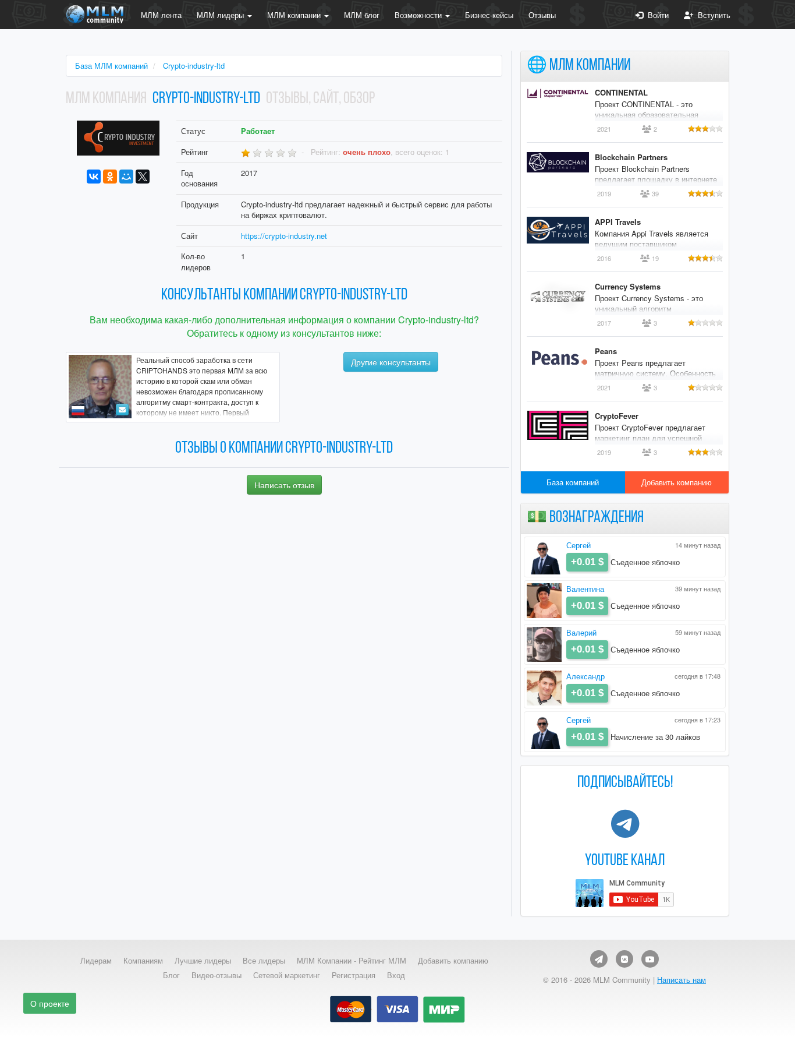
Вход (396, 975)
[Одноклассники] (110, 177)
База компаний (572, 482)
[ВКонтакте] (94, 177)
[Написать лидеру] (122, 409)
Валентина (585, 588)
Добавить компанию (676, 482)
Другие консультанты (391, 362)
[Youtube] (650, 959)
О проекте (49, 1003)
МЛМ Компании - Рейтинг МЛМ (351, 960)
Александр (585, 676)
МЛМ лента (161, 14)
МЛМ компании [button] (295, 14)
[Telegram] (599, 959)
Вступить (711, 14)
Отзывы (542, 14)
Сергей (578, 545)
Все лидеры (264, 960)
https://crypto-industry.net (284, 235)
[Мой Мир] (126, 177)
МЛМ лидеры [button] (221, 14)
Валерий (581, 632)
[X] (143, 177)
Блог (171, 975)
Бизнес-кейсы (489, 14)
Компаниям (143, 960)
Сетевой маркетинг (286, 975)
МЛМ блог (361, 14)
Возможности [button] (419, 14)
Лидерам (96, 960)
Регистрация (353, 975)
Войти (656, 14)
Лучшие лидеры (203, 960)
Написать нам (681, 979)
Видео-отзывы (216, 975)
